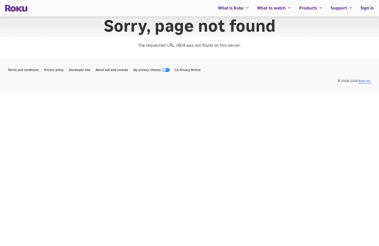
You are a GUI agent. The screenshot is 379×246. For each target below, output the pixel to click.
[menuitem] (233, 8)
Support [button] (339, 8)
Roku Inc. (364, 81)
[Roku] (16, 8)
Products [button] (308, 8)
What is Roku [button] (231, 8)
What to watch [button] (271, 8)
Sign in (367, 8)
